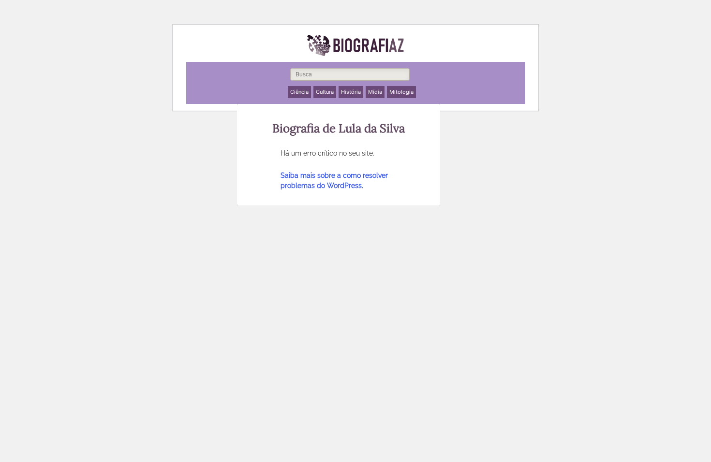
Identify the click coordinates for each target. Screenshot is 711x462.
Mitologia (401, 91)
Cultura (325, 91)
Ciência (299, 91)
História (351, 91)
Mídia (375, 91)
